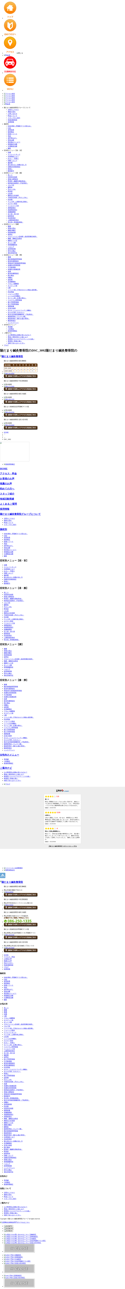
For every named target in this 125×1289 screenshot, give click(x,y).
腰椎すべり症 (12, 240)
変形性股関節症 (13, 261)
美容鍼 (10, 327)
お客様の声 (8, 959)
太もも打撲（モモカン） (16, 312)
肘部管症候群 (12, 177)
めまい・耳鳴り (13, 158)
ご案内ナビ (6, 768)
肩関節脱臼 (12, 208)
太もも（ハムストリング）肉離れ (19, 310)
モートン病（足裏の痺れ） (17, 298)
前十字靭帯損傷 (13, 304)
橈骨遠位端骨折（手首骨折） (18, 183)
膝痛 (9, 257)
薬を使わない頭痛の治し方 (17, 165)
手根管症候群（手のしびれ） (18, 197)
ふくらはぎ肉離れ (14, 296)
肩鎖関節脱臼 (12, 210)
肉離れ (10, 277)
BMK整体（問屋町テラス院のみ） (20, 126)
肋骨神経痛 (12, 232)
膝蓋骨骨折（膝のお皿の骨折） (19, 318)
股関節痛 (11, 306)
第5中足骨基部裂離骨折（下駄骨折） (21, 314)
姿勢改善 (11, 130)
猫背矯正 (11, 132)
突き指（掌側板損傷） (15, 222)
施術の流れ (12, 112)
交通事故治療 (12, 146)
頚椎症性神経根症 (14, 167)
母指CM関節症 (13, 179)
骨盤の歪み (12, 228)
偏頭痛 (10, 162)
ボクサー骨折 (12, 204)
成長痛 (10, 279)
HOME (6, 432)
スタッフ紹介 (7, 493)
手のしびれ (12, 189)
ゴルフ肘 (11, 185)
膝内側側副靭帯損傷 (15, 259)
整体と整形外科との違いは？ (18, 337)
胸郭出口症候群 (13, 195)
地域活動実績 (12, 120)
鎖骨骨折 (11, 216)
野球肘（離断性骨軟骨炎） (17, 181)
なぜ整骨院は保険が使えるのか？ (19, 335)
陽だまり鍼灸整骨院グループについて (20, 514)
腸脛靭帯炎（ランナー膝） (17, 316)
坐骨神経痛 (12, 249)
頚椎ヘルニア (12, 160)
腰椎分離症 (12, 230)
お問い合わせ (12, 114)
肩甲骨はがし (12, 138)
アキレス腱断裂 (13, 284)
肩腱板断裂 (12, 212)
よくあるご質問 (8, 504)
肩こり (10, 175)
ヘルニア (11, 247)
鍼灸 (9, 148)
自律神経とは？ (13, 156)
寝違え (10, 169)
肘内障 (10, 199)
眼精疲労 (11, 171)
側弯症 (10, 234)
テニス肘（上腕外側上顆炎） (18, 201)
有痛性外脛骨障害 (14, 265)
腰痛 (9, 226)
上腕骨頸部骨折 (13, 220)
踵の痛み (11, 275)
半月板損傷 (12, 267)
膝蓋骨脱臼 (12, 320)
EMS (9, 128)
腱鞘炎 (10, 187)
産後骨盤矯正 (12, 331)
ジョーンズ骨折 (13, 294)
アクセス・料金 (8, 473)
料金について (12, 116)
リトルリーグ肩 (13, 206)
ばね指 (10, 193)
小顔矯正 (11, 329)
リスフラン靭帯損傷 (15, 300)
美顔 (9, 136)
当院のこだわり (13, 109)
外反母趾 (11, 292)
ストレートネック (14, 154)
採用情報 (11, 122)
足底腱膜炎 (12, 281)
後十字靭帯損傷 (13, 302)
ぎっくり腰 (12, 242)
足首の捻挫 (12, 308)
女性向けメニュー (9, 754)
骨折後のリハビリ (14, 142)
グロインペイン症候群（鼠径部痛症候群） (23, 236)
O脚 (9, 288)
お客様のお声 (7, 478)
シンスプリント (13, 322)
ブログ (6, 345)
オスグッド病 (12, 286)
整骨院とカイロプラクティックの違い (21, 339)
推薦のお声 (6, 483)
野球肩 (10, 191)
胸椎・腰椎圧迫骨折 (15, 238)
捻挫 (9, 271)
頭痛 (9, 152)
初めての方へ (7, 488)
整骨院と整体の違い (15, 341)
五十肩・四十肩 (13, 214)
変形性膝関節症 (13, 273)
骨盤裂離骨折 (12, 245)
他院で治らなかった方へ (16, 343)
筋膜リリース (12, 134)
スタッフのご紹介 (14, 118)
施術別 (3, 529)
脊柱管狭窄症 (12, 253)
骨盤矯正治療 (12, 144)
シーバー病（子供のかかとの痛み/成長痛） (23, 290)
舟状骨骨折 (12, 218)
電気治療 (11, 140)
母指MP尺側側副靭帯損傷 (17, 263)
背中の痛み (12, 251)
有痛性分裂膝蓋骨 (14, 269)
